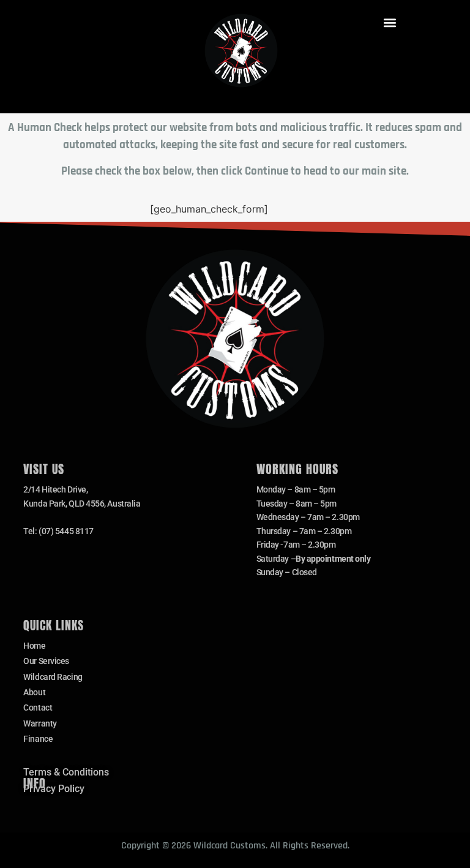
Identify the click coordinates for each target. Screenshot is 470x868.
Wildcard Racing (52, 677)
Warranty (39, 723)
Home (34, 646)
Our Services (46, 661)
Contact (37, 707)
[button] (389, 22)
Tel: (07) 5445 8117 (58, 531)
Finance (38, 739)
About (34, 692)
